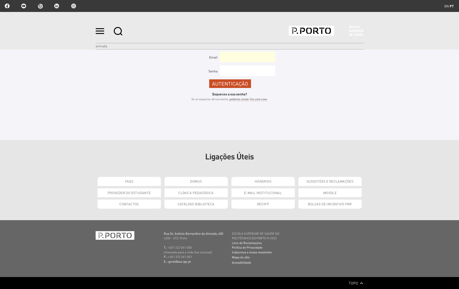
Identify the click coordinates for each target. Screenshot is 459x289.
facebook (7, 6)
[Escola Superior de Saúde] (326, 31)
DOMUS (196, 181)
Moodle (330, 193)
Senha (213, 71)
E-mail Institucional (263, 193)
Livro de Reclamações (247, 243)
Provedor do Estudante (129, 193)
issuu (40, 6)
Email (213, 57)
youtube (23, 6)
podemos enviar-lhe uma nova (248, 99)
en (446, 6)
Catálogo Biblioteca (196, 204)
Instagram (73, 6)
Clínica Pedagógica (196, 193)
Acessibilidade (241, 262)
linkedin (56, 6)
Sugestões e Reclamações (330, 181)
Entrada (101, 46)
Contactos (129, 204)
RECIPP (263, 204)
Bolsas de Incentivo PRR (330, 204)
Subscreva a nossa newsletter (252, 252)
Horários (263, 181)
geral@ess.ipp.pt (179, 261)
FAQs (129, 181)
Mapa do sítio (241, 257)
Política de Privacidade (247, 247)
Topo (354, 283)
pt (452, 6)
